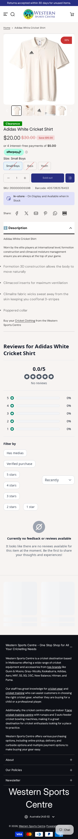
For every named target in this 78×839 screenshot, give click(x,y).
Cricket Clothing (25, 320)
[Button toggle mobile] (6, 14)
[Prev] (6, 110)
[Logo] (39, 14)
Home (6, 27)
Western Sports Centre (32, 826)
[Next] (71, 110)
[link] (17, 213)
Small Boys (13, 166)
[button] (13, 14)
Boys (30, 166)
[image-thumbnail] (16, 110)
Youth (44, 166)
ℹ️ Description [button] (15, 228)
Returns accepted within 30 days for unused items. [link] (39, 3)
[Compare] (70, 178)
